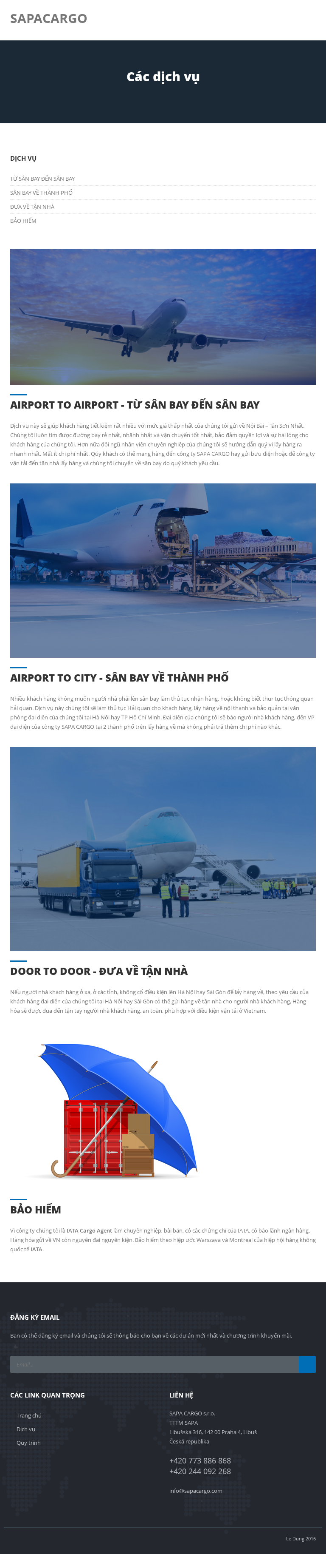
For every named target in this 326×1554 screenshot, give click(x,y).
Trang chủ (29, 1415)
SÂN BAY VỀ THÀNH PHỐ (41, 192)
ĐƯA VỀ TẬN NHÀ (32, 206)
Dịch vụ (26, 1429)
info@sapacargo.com (195, 1490)
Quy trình (29, 1442)
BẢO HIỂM (23, 220)
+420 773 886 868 (200, 1460)
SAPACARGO (48, 18)
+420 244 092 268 (200, 1471)
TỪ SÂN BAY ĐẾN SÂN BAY (42, 178)
